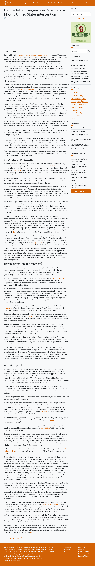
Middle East (75, 119)
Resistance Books (84, 554)
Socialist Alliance (83, 556)
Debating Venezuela (78, 3)
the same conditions (50, 505)
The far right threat (64, 3)
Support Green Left (81, 191)
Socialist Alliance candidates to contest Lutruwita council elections (80, 172)
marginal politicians (59, 278)
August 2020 (16, 170)
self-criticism (45, 428)
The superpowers (27, 89)
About (88, 3)
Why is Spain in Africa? (77, 149)
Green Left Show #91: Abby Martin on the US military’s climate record (81, 179)
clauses (44, 412)
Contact (66, 554)
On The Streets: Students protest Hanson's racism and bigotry (79, 166)
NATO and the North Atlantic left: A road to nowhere (81, 82)
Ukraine (86, 113)
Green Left (81, 549)
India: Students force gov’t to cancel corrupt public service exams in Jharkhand (79, 159)
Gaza (78, 101)
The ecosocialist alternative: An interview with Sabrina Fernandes (80, 72)
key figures (38, 243)
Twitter (65, 551)
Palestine (85, 101)
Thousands (9, 308)
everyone (31, 316)
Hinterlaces (54, 166)
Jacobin (33, 532)
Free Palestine (52, 3)
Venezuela (8, 539)
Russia (74, 101)
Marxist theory (82, 104)
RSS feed (51, 551)
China (83, 98)
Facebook (66, 549)
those (15, 232)
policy (52, 420)
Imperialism (75, 92)
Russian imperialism (77, 107)
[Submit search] (89, 51)
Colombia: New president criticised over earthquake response (78, 185)
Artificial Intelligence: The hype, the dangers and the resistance (80, 77)
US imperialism (76, 98)
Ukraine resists (41, 3)
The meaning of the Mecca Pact (80, 68)
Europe (74, 104)
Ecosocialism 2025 (84, 551)
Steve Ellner (17, 539)
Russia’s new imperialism (78, 65)
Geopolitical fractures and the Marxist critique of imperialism (79, 61)
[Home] (8, 3)
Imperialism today (29, 3)
